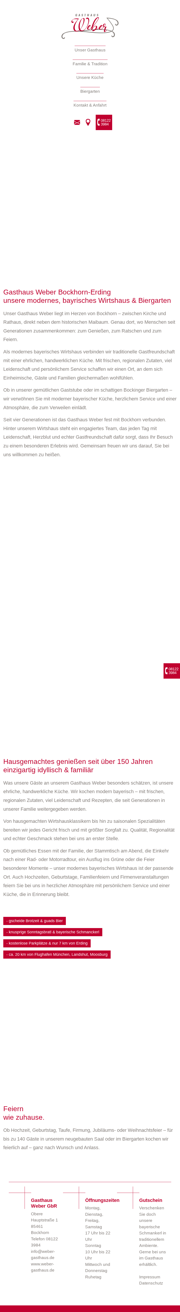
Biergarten (90, 91)
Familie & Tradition (90, 64)
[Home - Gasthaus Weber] (90, 26)
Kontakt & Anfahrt (90, 105)
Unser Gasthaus (90, 50)
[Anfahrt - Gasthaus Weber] (88, 122)
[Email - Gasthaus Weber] (77, 122)
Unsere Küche (90, 77)
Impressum (149, 1277)
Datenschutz (151, 1283)
